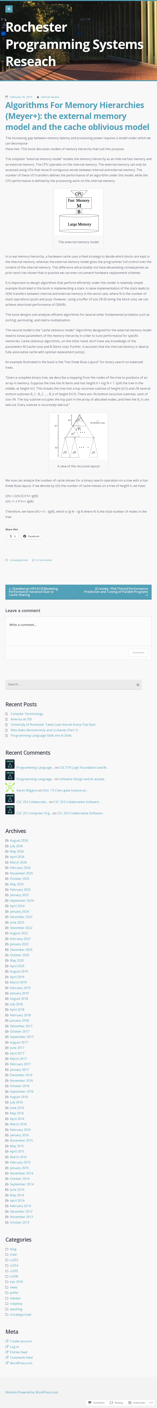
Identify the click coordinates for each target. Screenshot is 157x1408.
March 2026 (18, 862)
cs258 (14, 1276)
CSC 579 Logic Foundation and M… (83, 767)
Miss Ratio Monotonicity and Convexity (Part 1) (44, 730)
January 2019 (19, 993)
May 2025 (17, 884)
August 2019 (19, 971)
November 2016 (21, 1080)
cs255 (14, 1271)
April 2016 (17, 1119)
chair (13, 1254)
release (15, 1298)
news (13, 1287)
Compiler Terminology (27, 714)
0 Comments (44, 560)
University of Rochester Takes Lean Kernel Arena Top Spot (53, 724)
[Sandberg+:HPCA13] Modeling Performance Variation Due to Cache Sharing (33, 592)
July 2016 (16, 1102)
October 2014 (19, 1179)
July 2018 (16, 1004)
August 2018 (19, 999)
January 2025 (19, 895)
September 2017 (22, 1037)
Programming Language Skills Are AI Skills (41, 735)
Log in (14, 1347)
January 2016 (19, 1135)
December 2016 (21, 1075)
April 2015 (17, 1151)
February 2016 (20, 1130)
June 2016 (17, 1108)
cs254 (14, 1265)
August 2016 (19, 1097)
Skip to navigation (9, 9)
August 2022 (19, 933)
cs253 (14, 1260)
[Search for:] (73, 685)
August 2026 (19, 840)
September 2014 (22, 1184)
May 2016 (17, 1113)
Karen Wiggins (27, 790)
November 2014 (21, 1173)
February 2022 (20, 939)
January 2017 (19, 1070)
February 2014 (20, 1206)
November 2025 (21, 873)
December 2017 (21, 1026)
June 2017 (17, 1048)
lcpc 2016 (16, 1282)
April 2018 (17, 1009)
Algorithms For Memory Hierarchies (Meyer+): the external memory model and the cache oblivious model (77, 115)
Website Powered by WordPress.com (31, 1392)
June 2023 (17, 922)
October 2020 (19, 955)
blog (13, 1249)
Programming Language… (35, 767)
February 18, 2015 (21, 97)
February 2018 (20, 1015)
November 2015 (21, 1140)
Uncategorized (19, 560)
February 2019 (20, 988)
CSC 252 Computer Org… (34, 813)
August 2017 (19, 1042)
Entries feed (18, 1352)
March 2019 (18, 982)
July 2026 (16, 846)
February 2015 (20, 1162)
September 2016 (22, 1091)
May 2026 (17, 851)
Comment (138, 652)
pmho (14, 1293)
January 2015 (19, 1168)
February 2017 (20, 1064)
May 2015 (17, 1146)
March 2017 (18, 1059)
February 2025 (20, 889)
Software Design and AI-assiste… (82, 779)
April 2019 (17, 977)
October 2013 (19, 1222)
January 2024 (19, 911)
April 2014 (17, 1200)
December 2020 (21, 950)
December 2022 (21, 928)
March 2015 (18, 1157)
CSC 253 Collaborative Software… (77, 802)
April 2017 (17, 1053)
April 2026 (17, 857)
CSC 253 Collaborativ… (32, 802)
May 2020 (17, 960)
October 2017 (19, 1031)
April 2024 (17, 906)
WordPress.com (21, 1363)
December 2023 (21, 917)
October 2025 (19, 879)
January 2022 (19, 944)
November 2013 (21, 1217)
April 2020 (17, 966)
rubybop (16, 1303)
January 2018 (19, 1020)
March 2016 (18, 1124)
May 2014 (17, 1195)
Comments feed (21, 1357)
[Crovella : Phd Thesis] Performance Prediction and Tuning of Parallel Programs (116, 592)
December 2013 (21, 1211)
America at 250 (21, 719)
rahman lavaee (50, 97)
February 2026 (20, 868)
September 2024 (22, 900)
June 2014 (17, 1189)
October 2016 (19, 1086)
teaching (16, 1309)
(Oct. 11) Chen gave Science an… (65, 790)
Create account (21, 1341)
